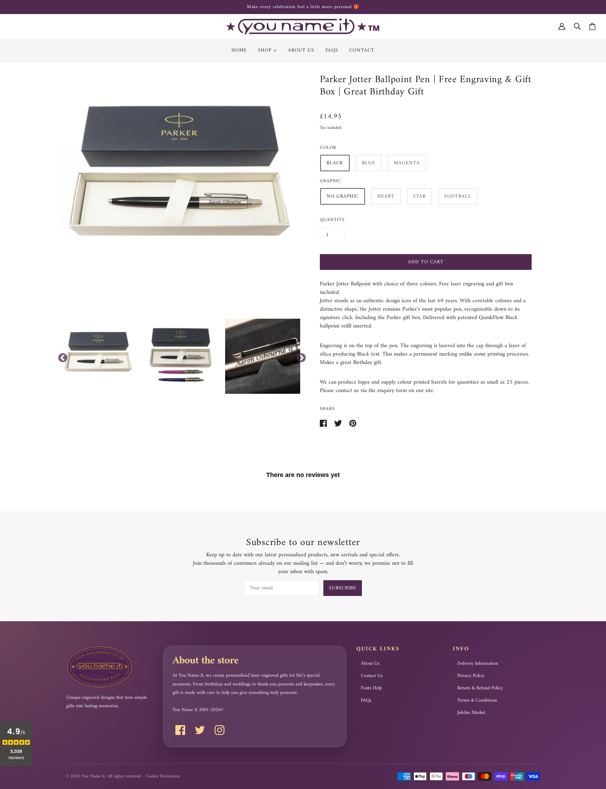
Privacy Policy (470, 675)
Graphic (330, 181)
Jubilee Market (471, 712)
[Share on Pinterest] (352, 423)
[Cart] (592, 26)
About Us (370, 663)
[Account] (561, 26)
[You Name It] (303, 26)
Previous (61, 356)
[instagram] (219, 730)
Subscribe (342, 588)
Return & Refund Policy (480, 688)
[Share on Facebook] (324, 423)
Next (299, 356)
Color (328, 148)
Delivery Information (477, 663)
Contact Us (372, 675)
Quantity (332, 220)
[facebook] (180, 730)
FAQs (366, 700)
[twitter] (200, 730)
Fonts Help (371, 688)
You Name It (93, 776)
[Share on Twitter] (338, 423)
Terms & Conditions (477, 700)
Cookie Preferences (163, 776)
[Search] (577, 26)
